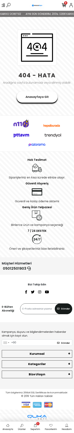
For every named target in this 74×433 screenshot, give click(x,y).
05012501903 (15, 268)
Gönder (65, 308)
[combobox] (6, 343)
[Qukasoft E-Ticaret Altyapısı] (37, 417)
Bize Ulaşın (37, 374)
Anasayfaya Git (37, 97)
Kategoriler (37, 364)
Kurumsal (37, 354)
